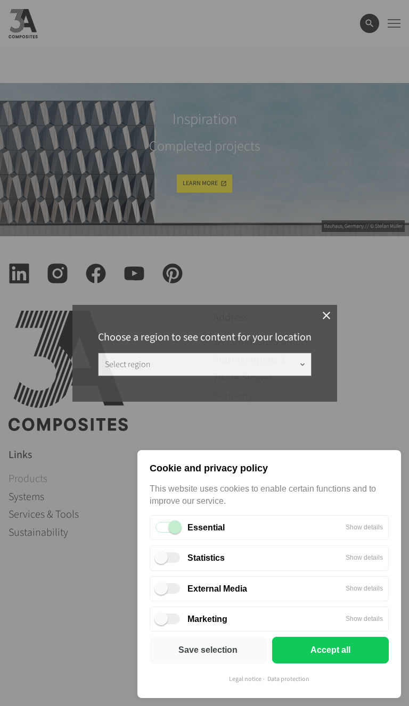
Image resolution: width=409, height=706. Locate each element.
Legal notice (245, 679)
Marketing (207, 619)
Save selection (208, 649)
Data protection (288, 679)
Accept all (330, 649)
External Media (217, 588)
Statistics (206, 557)
